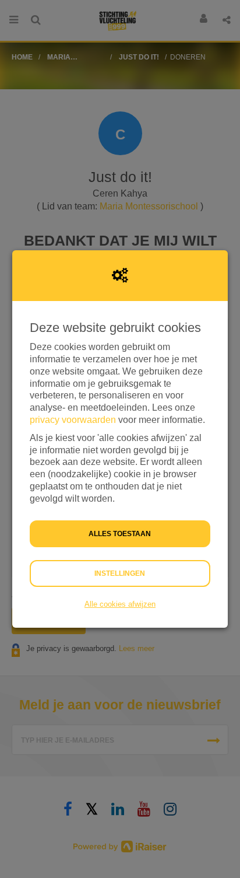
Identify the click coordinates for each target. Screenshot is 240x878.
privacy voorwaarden (73, 420)
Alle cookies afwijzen (120, 604)
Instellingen (119, 573)
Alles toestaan (120, 534)
